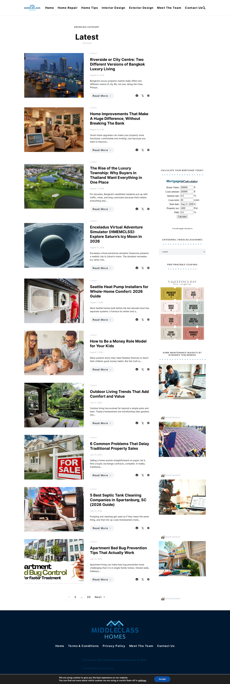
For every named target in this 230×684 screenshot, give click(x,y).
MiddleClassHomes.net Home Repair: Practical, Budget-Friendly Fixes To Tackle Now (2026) (181, 407)
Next (98, 597)
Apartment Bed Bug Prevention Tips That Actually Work (118, 550)
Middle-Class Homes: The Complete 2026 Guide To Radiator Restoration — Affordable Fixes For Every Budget (179, 524)
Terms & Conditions (83, 646)
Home (49, 7)
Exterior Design (141, 7)
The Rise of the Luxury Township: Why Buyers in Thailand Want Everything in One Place (116, 175)
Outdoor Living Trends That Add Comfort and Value (119, 394)
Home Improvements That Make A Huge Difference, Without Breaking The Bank (119, 119)
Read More (100, 95)
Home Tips (89, 7)
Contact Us (193, 7)
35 (89, 597)
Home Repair (68, 7)
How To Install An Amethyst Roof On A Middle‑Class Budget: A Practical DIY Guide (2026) (181, 464)
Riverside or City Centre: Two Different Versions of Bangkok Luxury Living (117, 64)
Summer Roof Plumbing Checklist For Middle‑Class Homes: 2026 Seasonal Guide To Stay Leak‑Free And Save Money (181, 586)
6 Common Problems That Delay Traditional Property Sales (119, 446)
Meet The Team (169, 7)
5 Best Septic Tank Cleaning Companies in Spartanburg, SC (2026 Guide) (118, 500)
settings (142, 680)
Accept (162, 679)
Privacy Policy (114, 646)
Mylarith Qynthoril (172, 417)
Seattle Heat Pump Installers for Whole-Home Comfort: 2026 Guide (119, 291)
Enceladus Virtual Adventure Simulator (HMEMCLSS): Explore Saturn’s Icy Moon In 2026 (116, 234)
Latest (93, 53)
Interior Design (113, 7)
